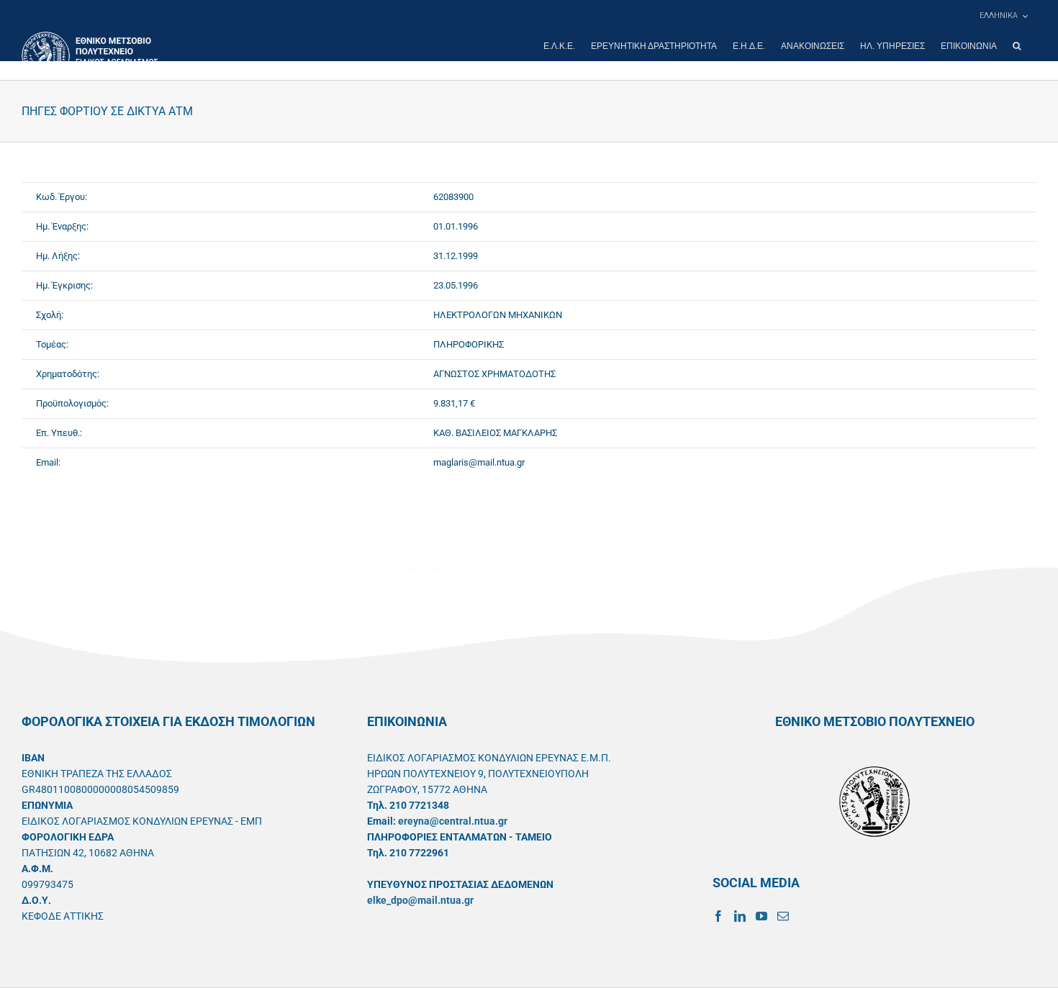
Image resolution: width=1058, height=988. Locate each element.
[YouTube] (761, 916)
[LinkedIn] (740, 916)
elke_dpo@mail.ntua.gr (420, 900)
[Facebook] (718, 916)
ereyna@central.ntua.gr (452, 821)
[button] (1017, 46)
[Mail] (783, 916)
